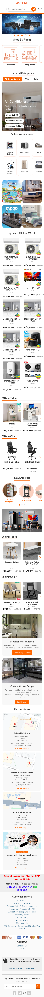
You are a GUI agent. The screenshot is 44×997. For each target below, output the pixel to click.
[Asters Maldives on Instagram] (24, 994)
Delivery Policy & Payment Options (22, 906)
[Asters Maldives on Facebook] (15, 994)
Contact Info (22, 946)
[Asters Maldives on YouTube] (29, 994)
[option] (12, 418)
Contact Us (22, 900)
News (22, 949)
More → (30, 126)
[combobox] (21, 9)
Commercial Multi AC (14, 126)
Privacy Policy (22, 920)
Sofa (36, 79)
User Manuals (22, 923)
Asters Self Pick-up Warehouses (22, 912)
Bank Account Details (22, 903)
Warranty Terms (22, 915)
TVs (27, 79)
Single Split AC (12, 115)
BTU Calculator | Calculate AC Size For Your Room (22, 927)
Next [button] (40, 418)
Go (37, 986)
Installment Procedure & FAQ (22, 909)
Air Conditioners (12, 79)
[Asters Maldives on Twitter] (20, 994)
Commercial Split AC (14, 120)
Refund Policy (22, 917)
